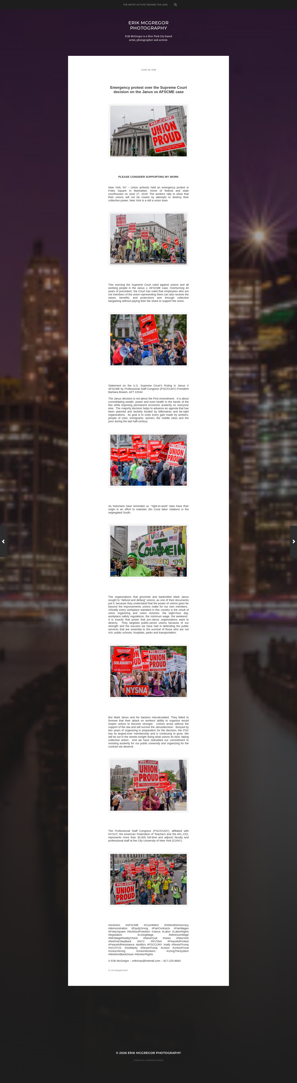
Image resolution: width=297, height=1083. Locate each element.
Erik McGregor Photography (148, 25)
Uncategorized (119, 970)
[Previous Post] (3, 541)
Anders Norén (154, 1060)
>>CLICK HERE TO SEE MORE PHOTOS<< (148, 162)
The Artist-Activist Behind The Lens (145, 4)
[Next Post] (293, 541)
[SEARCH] (175, 4)
